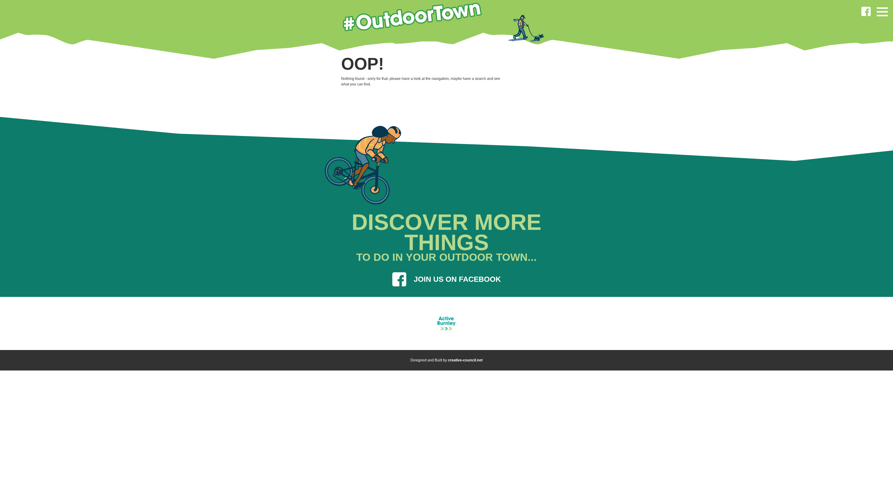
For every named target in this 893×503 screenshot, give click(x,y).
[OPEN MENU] (882, 10)
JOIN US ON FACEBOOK (457, 279)
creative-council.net (465, 360)
